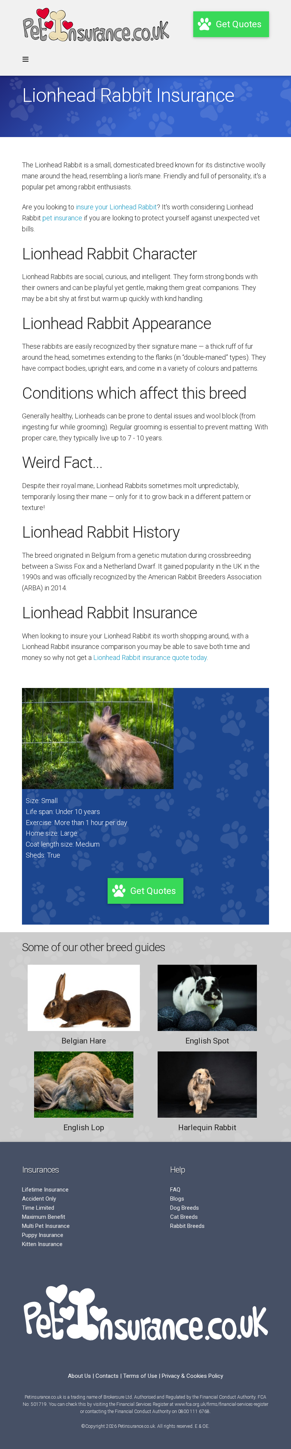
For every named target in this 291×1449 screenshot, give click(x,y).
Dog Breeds (184, 1207)
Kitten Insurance (42, 1244)
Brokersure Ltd (117, 1397)
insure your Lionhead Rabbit (116, 207)
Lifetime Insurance (45, 1189)
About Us (79, 1376)
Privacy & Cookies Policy (192, 1376)
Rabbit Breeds (187, 1226)
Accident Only (39, 1198)
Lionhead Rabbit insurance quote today (150, 657)
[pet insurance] (96, 45)
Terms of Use (140, 1376)
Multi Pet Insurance (46, 1226)
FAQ (175, 1189)
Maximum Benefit (43, 1216)
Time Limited (38, 1207)
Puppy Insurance (42, 1235)
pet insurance (62, 218)
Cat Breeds (184, 1216)
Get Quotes (153, 891)
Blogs (177, 1198)
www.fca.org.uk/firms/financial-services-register (221, 1404)
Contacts (107, 1376)
